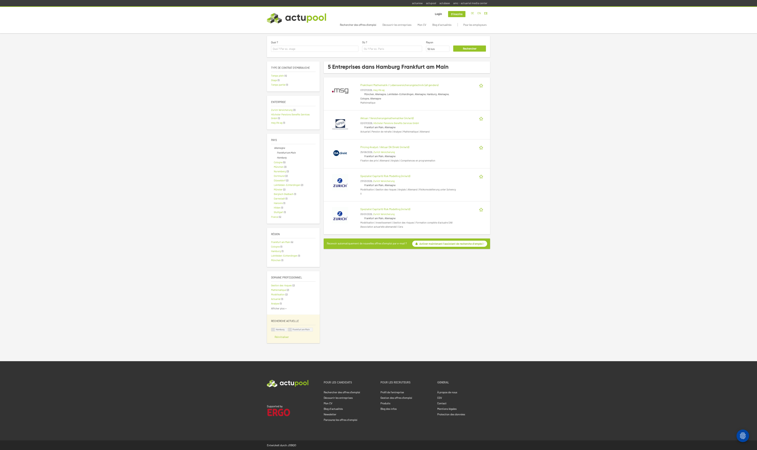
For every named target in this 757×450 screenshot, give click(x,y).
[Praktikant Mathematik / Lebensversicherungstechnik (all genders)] (340, 90)
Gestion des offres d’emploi (396, 397)
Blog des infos (388, 408)
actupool (431, 3)
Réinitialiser (282, 337)
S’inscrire (456, 14)
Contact (442, 403)
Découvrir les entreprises (396, 24)
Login (438, 14)
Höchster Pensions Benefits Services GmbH (396, 123)
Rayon (429, 42)
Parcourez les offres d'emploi (340, 419)
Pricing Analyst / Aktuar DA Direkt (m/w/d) (384, 147)
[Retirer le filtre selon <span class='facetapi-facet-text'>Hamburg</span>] (273, 329)
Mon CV (422, 24)
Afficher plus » (279, 308)
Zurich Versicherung (384, 152)
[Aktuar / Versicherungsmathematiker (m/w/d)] (340, 123)
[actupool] (296, 18)
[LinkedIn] (269, 395)
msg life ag (379, 90)
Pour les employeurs (475, 24)
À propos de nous (447, 392)
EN (479, 13)
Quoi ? (274, 42)
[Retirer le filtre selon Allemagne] (272, 147)
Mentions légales (447, 408)
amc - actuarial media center (470, 3)
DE (472, 13)
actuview (417, 3)
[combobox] (314, 49)
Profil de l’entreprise (392, 392)
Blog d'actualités (441, 24)
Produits (385, 403)
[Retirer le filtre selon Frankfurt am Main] (275, 152)
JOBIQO (292, 445)
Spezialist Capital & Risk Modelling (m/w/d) (385, 176)
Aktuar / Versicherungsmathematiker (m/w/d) (387, 118)
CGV (439, 397)
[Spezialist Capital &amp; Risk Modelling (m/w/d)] (340, 181)
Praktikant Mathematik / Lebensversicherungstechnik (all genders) (399, 85)
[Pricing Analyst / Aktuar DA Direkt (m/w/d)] (340, 152)
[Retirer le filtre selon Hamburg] (275, 157)
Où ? (364, 42)
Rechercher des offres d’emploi (358, 24)
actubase (444, 3)
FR (485, 13)
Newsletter (330, 414)
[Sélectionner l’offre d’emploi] (482, 85)
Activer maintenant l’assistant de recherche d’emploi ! (451, 243)
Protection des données (451, 414)
